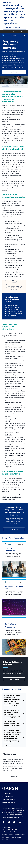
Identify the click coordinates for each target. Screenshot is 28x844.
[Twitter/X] (9, 822)
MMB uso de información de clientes (12, 832)
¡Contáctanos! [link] (14, 72)
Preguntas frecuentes (17, 85)
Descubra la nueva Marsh (13, 27)
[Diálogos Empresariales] (14, 569)
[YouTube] (14, 822)
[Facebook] (3, 822)
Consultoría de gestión (8, 802)
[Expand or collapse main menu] (3, 35)
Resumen (5, 85)
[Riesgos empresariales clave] (14, 607)
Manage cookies (14, 292)
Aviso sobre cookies (7, 834)
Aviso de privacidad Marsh (9, 829)
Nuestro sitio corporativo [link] (14, 31)
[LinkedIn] (20, 822)
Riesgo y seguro (6, 793)
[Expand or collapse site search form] (25, 35)
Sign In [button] (6, 31)
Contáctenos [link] (23, 31)
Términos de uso (6, 827)
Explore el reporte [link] (14, 679)
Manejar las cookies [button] (19, 834)
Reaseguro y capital (7, 796)
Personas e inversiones (8, 799)
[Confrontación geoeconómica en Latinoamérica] (14, 647)
